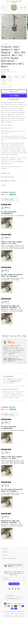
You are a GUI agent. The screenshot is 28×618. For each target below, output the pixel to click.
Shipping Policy (14, 381)
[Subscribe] (23, 578)
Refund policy (21, 611)
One (4, 76)
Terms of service (19, 613)
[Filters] (2, 199)
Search (5, 555)
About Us (5, 548)
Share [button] (4, 185)
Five (4, 80)
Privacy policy (9, 613)
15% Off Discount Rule (9, 558)
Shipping (3, 71)
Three (16, 76)
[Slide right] (17, 42)
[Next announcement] (25, 1)
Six (10, 80)
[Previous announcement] (2, 1)
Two (10, 76)
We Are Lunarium (11, 611)
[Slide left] (10, 42)
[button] (2, 7)
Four (23, 76)
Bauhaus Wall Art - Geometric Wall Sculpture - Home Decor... (16, 360)
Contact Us (6, 552)
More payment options (14, 99)
